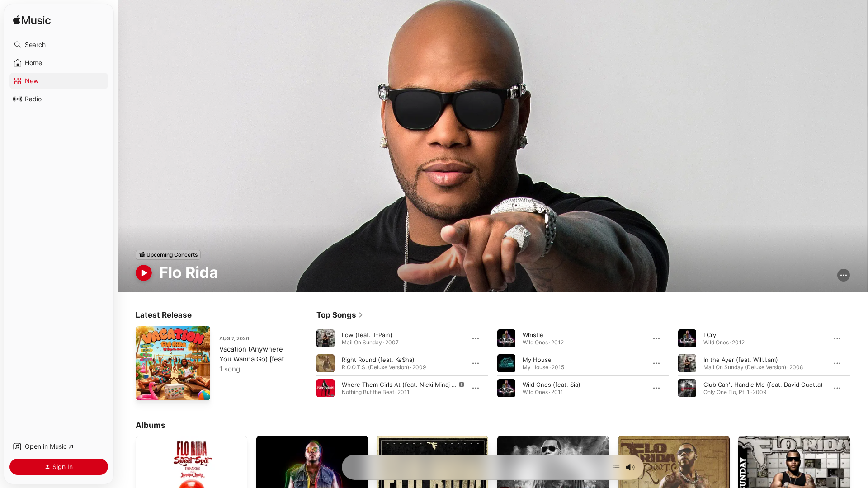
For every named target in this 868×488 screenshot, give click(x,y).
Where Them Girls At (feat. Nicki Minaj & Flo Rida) (411, 384)
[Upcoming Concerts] (168, 255)
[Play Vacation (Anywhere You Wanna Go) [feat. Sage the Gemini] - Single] (147, 389)
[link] (339, 315)
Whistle (533, 334)
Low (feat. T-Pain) (367, 334)
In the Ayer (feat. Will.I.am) (740, 359)
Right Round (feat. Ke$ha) (378, 359)
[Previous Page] (307, 363)
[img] (32, 20)
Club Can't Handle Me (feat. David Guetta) (763, 384)
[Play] (144, 273)
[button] (59, 44)
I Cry (709, 334)
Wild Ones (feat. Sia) (551, 384)
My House (537, 359)
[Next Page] (859, 363)
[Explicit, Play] (325, 388)
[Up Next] (616, 467)
